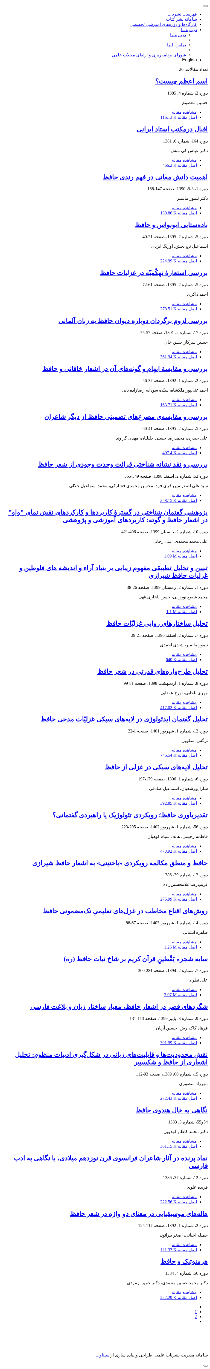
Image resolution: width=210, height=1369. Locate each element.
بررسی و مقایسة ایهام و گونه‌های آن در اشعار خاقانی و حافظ (125, 368)
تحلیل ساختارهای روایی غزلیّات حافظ (157, 623)
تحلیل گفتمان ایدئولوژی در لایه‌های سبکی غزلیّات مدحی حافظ (124, 719)
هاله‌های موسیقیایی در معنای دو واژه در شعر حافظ (139, 1213)
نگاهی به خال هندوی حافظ (172, 1110)
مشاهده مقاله (184, 112)
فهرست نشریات (182, 14)
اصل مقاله (178, 117)
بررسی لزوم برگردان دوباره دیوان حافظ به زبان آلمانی (133, 320)
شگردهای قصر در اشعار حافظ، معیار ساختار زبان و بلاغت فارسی (119, 1006)
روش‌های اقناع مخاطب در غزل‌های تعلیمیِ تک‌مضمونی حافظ (125, 910)
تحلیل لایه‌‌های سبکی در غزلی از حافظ (156, 767)
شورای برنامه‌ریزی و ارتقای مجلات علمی (149, 55)
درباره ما (189, 29)
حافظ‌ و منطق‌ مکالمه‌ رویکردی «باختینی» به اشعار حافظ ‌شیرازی (120, 863)
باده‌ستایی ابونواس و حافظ (171, 224)
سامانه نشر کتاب (181, 19)
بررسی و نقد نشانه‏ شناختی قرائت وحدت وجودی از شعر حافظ (123, 464)
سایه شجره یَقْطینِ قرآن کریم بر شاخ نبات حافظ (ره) (136, 958)
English (189, 59)
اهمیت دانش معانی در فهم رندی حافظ (155, 177)
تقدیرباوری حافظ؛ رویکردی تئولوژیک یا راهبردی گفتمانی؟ (130, 815)
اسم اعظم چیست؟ (181, 81)
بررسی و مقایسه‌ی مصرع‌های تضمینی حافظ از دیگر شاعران (126, 416)
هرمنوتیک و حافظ (184, 1261)
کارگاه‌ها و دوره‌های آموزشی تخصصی (163, 24)
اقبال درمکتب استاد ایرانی (172, 129)
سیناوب (102, 1355)
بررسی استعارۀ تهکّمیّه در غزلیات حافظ (154, 272)
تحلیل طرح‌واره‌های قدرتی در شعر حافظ (152, 671)
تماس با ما (176, 45)
